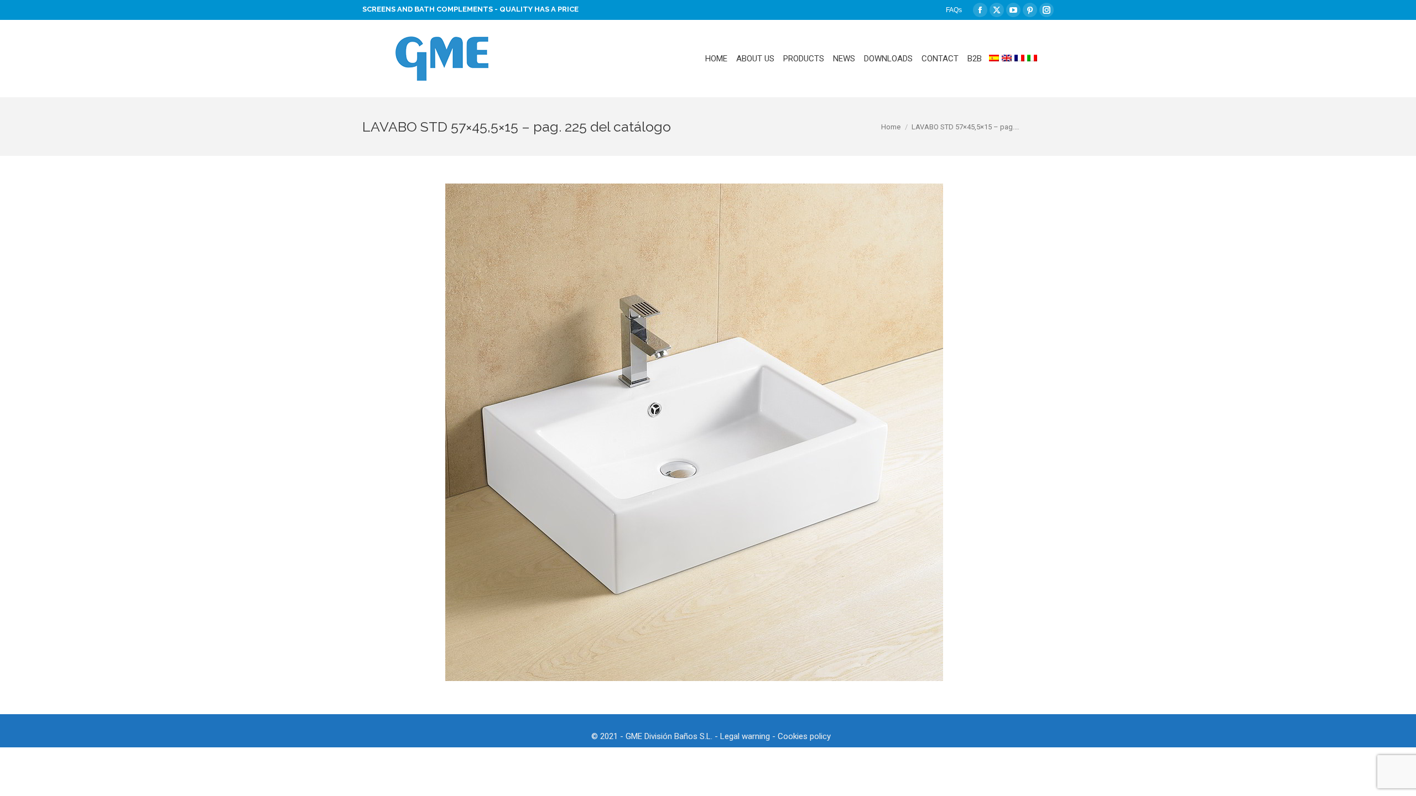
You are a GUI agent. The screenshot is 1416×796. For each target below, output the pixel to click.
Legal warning (745, 736)
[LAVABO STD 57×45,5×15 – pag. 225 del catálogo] (694, 432)
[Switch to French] (1019, 58)
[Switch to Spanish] (994, 58)
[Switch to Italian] (1032, 58)
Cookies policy (804, 736)
